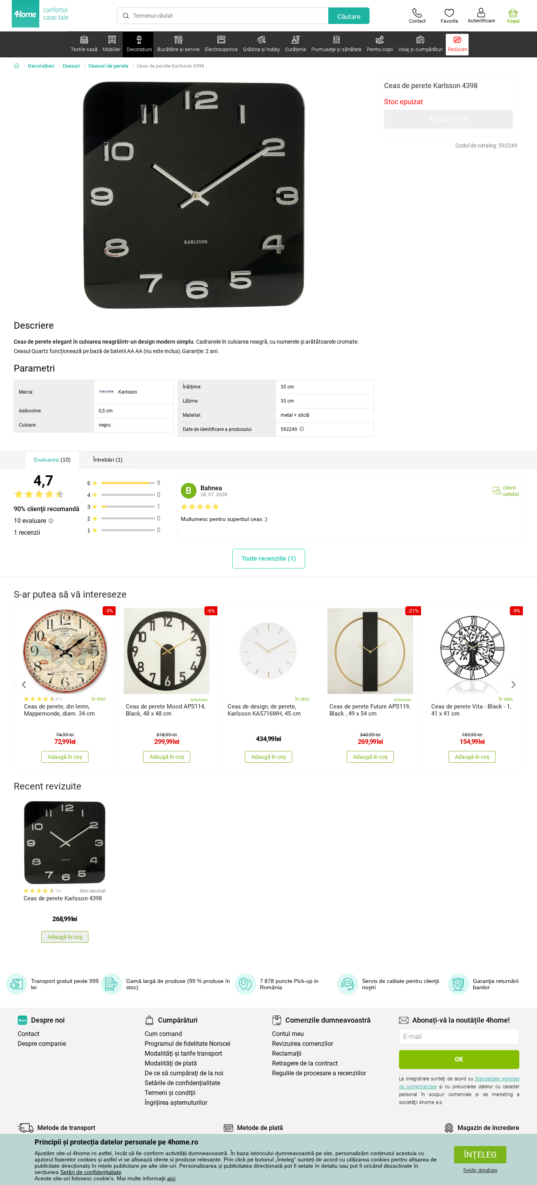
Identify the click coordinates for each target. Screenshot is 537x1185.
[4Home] (19, 66)
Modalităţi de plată (171, 1063)
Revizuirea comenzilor (302, 1044)
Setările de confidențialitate (182, 1083)
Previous (24, 684)
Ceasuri (71, 66)
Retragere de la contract (305, 1063)
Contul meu (288, 1034)
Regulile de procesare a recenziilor (319, 1073)
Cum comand (163, 1034)
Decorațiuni (41, 66)
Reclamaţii (287, 1053)
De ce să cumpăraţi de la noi (184, 1073)
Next (513, 684)
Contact (28, 1034)
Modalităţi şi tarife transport (183, 1053)
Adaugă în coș (449, 118)
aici (171, 1178)
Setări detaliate (480, 1170)
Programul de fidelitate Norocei (187, 1044)
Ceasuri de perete (108, 66)
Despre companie (42, 1044)
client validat (511, 490)
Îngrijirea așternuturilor (176, 1103)
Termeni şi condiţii (170, 1093)
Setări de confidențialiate (90, 1172)
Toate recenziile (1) (268, 558)
